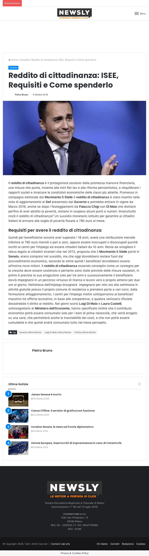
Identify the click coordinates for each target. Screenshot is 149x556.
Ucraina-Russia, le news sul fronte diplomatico (62, 427)
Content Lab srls (60, 543)
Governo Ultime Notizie (30, 332)
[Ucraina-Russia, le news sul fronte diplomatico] (18, 432)
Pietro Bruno (21, 94)
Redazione (128, 543)
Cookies (140, 543)
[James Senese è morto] (18, 399)
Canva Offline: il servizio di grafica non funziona (63, 410)
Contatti (114, 543)
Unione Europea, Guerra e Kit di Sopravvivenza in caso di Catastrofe (76, 443)
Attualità (24, 59)
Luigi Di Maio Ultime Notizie (58, 332)
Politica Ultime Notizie (85, 332)
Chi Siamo (102, 543)
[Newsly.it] (74, 13)
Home (14, 59)
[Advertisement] (74, 36)
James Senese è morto (46, 394)
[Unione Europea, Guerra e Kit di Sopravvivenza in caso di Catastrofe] (18, 448)
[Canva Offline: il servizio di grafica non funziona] (18, 416)
